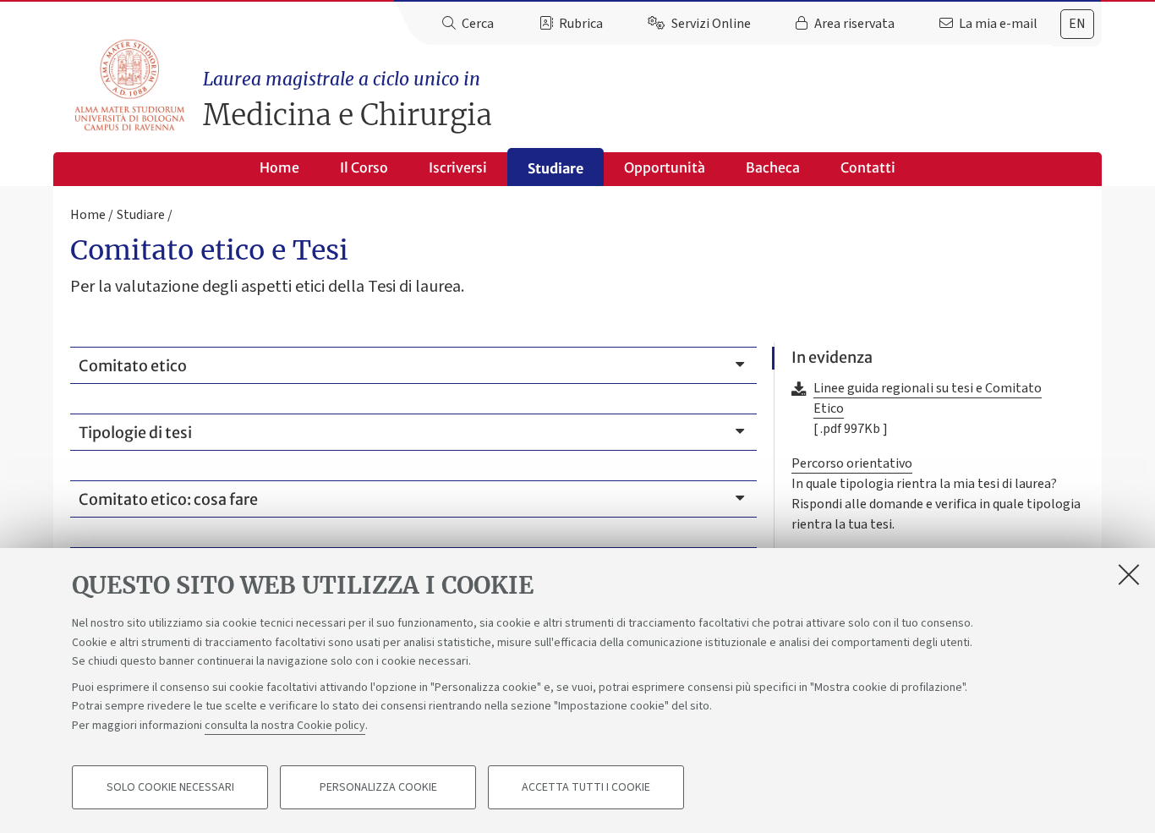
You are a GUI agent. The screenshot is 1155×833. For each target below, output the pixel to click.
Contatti (867, 167)
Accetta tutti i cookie (586, 787)
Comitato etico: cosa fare (168, 499)
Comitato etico (133, 365)
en (1077, 23)
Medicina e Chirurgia (347, 100)
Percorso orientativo (851, 463)
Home (279, 167)
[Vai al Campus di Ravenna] (129, 85)
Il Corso (364, 167)
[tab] (1077, 24)
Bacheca (773, 167)
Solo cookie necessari (170, 787)
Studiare (555, 168)
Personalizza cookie (378, 787)
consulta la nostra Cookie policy (285, 724)
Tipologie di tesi (135, 432)
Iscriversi (458, 167)
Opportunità (664, 167)
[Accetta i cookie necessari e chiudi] (1128, 574)
